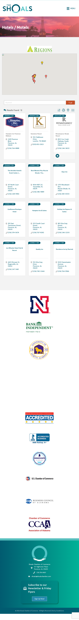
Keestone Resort (36, 140)
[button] (46, 82)
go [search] (71, 109)
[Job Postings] (57, 163)
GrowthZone (60, 617)
